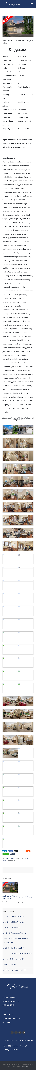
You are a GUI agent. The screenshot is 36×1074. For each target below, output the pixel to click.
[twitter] (16, 1032)
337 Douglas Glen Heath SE (15, 970)
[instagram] (20, 1032)
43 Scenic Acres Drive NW (14, 916)
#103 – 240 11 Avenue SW (14, 959)
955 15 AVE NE (10, 964)
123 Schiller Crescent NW (14, 948)
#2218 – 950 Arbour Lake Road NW (18, 953)
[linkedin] (23, 1032)
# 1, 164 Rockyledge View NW (15, 933)
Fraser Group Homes (9, 858)
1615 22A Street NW (12, 927)
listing (26, 858)
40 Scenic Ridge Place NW (14, 922)
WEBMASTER (25, 1066)
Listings (4, 860)
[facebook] (12, 1032)
